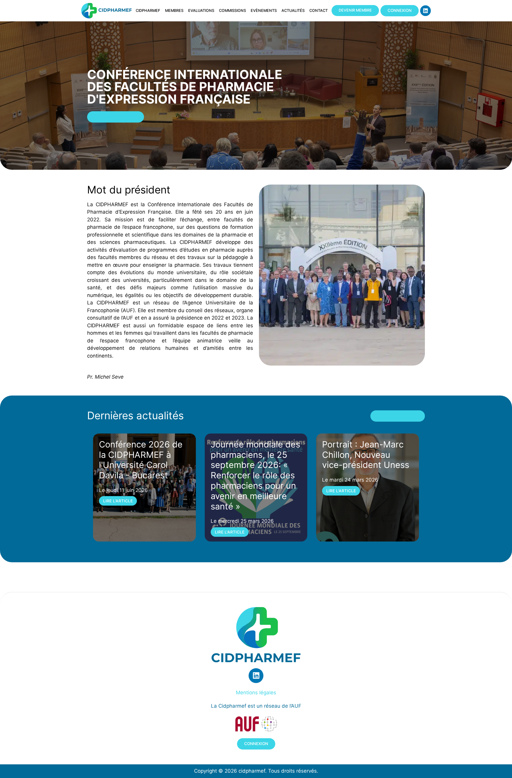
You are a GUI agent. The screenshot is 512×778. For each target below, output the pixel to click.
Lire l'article (118, 500)
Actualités (293, 10)
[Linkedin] (425, 10)
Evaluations (201, 10)
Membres (174, 10)
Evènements (264, 10)
